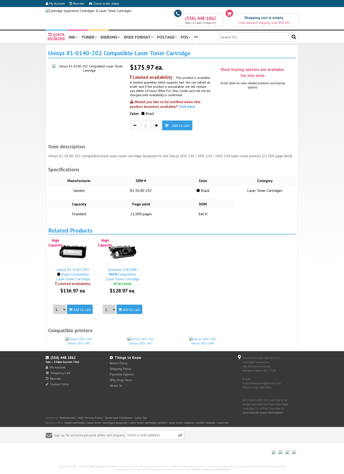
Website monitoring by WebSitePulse (211, 469)
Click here (187, 106)
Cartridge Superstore (95, 466)
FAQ (80, 417)
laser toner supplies (181, 422)
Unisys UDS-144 (202, 343)
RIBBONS (109, 37)
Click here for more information (263, 412)
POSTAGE (165, 37)
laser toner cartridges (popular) (107, 422)
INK (72, 37)
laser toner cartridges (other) (148, 422)
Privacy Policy (94, 417)
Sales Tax (141, 417)
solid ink (222, 422)
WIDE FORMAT (137, 37)
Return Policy (119, 363)
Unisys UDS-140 (78, 343)
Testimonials (67, 417)
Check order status (105, 3)
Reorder (78, 3)
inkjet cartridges (75, 422)
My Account (56, 3)
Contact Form (59, 384)
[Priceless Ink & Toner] (89, 11)
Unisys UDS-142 (140, 343)
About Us (116, 385)
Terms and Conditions (118, 417)
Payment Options (122, 374)
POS (184, 37)
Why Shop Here (121, 380)
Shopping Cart (60, 373)
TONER (87, 37)
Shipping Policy (120, 369)
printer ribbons (206, 422)
